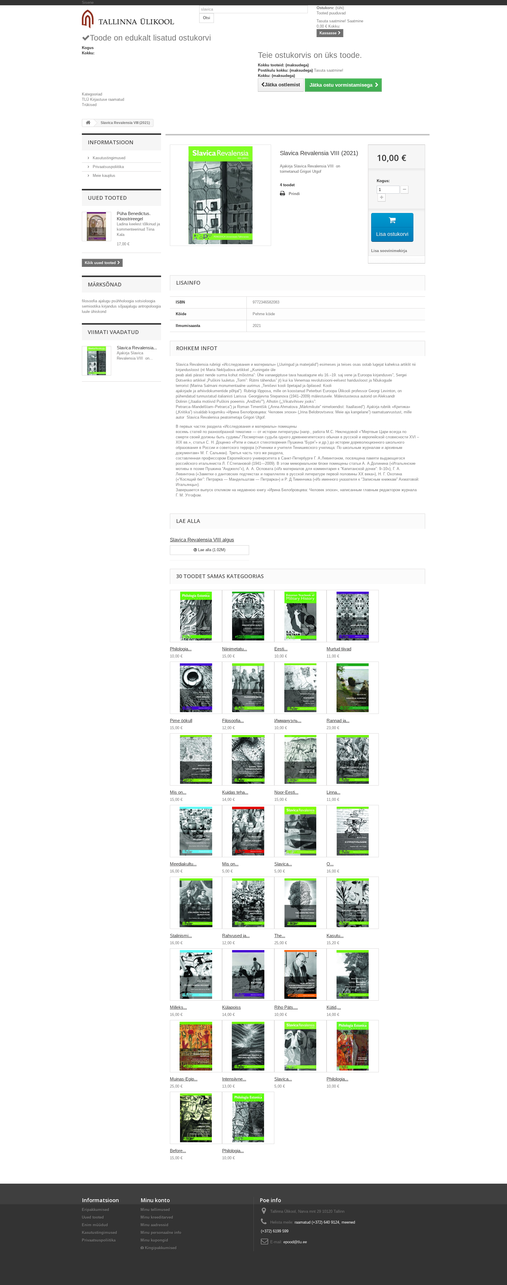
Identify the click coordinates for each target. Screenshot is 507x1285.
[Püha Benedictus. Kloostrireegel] (96, 226)
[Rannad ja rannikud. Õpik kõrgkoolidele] (353, 688)
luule (86, 311)
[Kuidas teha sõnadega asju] (248, 759)
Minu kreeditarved (157, 1217)
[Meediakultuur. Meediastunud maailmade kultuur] (196, 831)
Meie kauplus (103, 175)
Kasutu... (335, 935)
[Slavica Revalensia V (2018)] (300, 831)
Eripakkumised (95, 1209)
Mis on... (178, 792)
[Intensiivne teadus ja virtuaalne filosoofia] (248, 1046)
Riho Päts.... (286, 1007)
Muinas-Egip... (183, 1078)
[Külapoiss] (248, 974)
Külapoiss (231, 1007)
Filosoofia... (233, 720)
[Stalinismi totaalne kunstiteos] (196, 903)
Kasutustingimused (108, 158)
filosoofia (90, 301)
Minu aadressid (154, 1225)
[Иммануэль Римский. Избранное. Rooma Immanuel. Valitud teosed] (300, 688)
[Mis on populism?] (248, 831)
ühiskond (98, 311)
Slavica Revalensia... (137, 347)
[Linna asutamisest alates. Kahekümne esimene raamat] (353, 759)
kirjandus (110, 306)
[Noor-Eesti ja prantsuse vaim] (300, 759)
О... (330, 863)
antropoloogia (149, 306)
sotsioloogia (145, 301)
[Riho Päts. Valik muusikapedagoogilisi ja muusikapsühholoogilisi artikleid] (300, 974)
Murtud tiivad (339, 648)
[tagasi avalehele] (88, 123)
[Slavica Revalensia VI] (300, 1046)
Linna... (333, 792)
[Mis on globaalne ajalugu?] (196, 759)
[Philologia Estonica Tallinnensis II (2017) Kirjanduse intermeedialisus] (196, 616)
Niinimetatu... (234, 648)
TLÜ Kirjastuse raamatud (103, 99)
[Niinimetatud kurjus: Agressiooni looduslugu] (248, 616)
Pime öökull (181, 720)
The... (279, 935)
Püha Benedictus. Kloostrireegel (134, 216)
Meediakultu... (183, 863)
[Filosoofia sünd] (248, 688)
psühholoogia (123, 301)
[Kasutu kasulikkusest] (353, 903)
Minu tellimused (155, 1209)
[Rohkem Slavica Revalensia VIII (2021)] (96, 360)
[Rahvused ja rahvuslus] (248, 903)
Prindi (294, 194)
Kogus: (383, 181)
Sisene (88, 2)
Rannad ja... (338, 720)
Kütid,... (334, 1007)
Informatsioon (110, 142)
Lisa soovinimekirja (389, 251)
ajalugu (104, 301)
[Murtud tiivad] (353, 616)
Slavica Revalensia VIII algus (202, 540)
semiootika (92, 306)
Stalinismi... (181, 935)
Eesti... (281, 648)
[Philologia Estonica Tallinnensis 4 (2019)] (353, 1046)
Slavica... (283, 863)
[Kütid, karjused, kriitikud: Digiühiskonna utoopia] (353, 974)
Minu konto (155, 1200)
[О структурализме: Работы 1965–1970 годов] (353, 831)
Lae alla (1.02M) (211, 550)
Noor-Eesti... (286, 792)
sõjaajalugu (128, 306)
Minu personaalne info (161, 1232)
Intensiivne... (234, 1078)
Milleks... (178, 1007)
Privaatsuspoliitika (108, 167)
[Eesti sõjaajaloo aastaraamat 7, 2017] (300, 616)
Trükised (89, 105)
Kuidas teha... (235, 792)
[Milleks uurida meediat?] (196, 974)
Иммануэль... (287, 720)
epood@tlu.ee (295, 1242)
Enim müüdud (95, 1225)
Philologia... (181, 648)
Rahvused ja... (236, 935)
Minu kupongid (154, 1240)
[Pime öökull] (196, 688)
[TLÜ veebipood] (136, 19)
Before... (178, 1150)
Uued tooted (107, 197)
